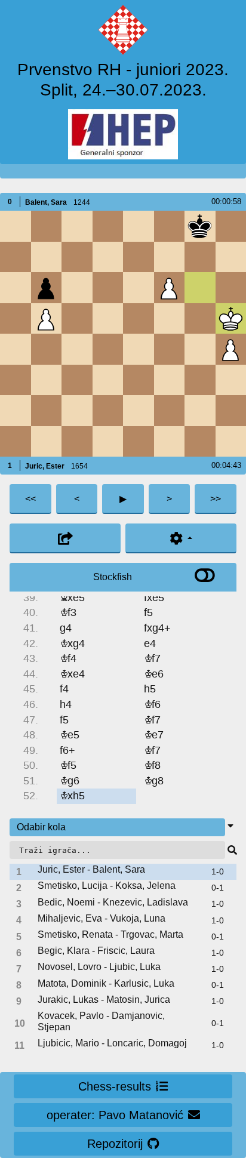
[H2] (231, 410)
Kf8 (152, 765)
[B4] (46, 349)
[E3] (138, 380)
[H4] (231, 349)
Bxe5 (72, 598)
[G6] (199, 287)
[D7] (108, 257)
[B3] (46, 380)
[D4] (108, 349)
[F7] (169, 257)
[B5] (46, 318)
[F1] (169, 441)
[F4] (169, 349)
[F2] (169, 410)
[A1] (15, 441)
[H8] (231, 226)
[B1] (46, 441)
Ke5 (69, 735)
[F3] (169, 380)
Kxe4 (72, 674)
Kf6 (152, 704)
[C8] (76, 226)
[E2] (138, 410)
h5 (150, 689)
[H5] (231, 318)
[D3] (108, 380)
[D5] (108, 318)
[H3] (231, 380)
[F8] (169, 226)
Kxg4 (72, 643)
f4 (64, 689)
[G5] (199, 318)
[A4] (15, 349)
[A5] (15, 318)
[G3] (199, 380)
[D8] (108, 226)
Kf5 (68, 765)
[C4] (76, 349)
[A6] (15, 287)
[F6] (169, 287)
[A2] (15, 410)
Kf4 (68, 658)
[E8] (138, 226)
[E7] (138, 257)
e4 (150, 643)
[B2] (46, 410)
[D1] (108, 441)
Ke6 (154, 674)
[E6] (138, 287)
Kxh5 (72, 796)
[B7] (46, 257)
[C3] (76, 380)
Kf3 (68, 612)
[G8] (199, 226)
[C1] (76, 441)
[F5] (169, 318)
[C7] (76, 257)
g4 (66, 628)
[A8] (15, 226)
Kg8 (154, 781)
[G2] (199, 410)
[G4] (199, 349)
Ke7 (154, 735)
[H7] (231, 257)
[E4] (138, 349)
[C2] (76, 410)
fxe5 (154, 598)
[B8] (46, 226)
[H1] (231, 441)
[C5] (76, 318)
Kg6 (69, 781)
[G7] (199, 257)
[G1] (199, 441)
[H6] (231, 287)
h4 (66, 704)
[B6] (46, 287)
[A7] (15, 257)
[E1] (138, 441)
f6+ (67, 750)
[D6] (108, 287)
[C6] (76, 287)
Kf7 (152, 658)
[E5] (138, 318)
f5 (148, 612)
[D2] (108, 410)
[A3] (15, 380)
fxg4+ (157, 628)
